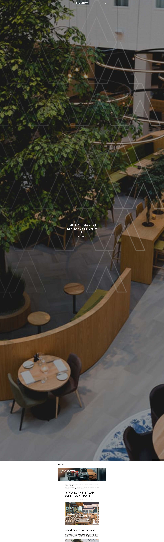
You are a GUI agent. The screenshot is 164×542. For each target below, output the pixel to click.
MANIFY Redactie (84, 236)
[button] (58, 3)
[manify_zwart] (82, 3)
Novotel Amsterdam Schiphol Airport (80, 488)
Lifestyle (61, 464)
